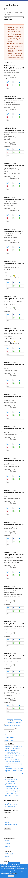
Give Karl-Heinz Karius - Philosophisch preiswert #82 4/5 (13, 566)
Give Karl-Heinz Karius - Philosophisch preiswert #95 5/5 (14, 177)
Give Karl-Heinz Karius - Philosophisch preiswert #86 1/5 (10, 438)
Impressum (7, 846)
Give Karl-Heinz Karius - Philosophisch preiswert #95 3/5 (12, 177)
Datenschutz (7, 843)
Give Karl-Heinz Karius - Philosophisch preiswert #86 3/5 (12, 438)
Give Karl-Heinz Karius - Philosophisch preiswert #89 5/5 (14, 374)
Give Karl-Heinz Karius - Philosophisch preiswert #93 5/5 (14, 241)
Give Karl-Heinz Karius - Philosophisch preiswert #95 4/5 (13, 177)
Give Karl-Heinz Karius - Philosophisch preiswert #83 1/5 (10, 532)
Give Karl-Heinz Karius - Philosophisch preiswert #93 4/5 (13, 241)
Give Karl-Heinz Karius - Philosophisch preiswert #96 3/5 (12, 143)
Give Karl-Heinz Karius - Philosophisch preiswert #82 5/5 (14, 566)
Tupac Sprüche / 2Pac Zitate (12, 788)
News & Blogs (9, 740)
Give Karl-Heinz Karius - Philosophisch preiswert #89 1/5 (10, 374)
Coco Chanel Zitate (9, 797)
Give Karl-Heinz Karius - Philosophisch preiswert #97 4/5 (13, 107)
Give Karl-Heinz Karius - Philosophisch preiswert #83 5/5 (14, 532)
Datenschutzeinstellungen (14, 863)
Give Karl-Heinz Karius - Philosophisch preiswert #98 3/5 (12, 75)
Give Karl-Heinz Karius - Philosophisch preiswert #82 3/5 (12, 566)
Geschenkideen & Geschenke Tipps (13, 804)
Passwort (6, 817)
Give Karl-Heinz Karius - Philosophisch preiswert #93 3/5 (12, 241)
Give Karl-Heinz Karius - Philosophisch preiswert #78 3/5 (12, 699)
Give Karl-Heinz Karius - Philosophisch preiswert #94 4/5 (13, 209)
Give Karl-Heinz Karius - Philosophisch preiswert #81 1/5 (10, 601)
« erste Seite (10, 719)
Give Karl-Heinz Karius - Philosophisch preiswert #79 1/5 (10, 665)
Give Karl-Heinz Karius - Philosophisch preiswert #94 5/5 (14, 209)
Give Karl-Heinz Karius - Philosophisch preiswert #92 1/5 (10, 276)
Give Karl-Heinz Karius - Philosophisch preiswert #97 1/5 (10, 107)
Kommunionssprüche (10, 781)
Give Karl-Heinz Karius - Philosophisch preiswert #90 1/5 (10, 342)
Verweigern (11, 876)
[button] (9, 82)
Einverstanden (4, 876)
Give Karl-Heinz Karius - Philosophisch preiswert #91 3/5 (12, 308)
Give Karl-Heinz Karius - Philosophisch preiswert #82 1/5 (10, 566)
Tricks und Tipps (9, 737)
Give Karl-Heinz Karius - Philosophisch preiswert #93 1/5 (10, 241)
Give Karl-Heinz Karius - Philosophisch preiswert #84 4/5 (13, 502)
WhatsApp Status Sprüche (11, 779)
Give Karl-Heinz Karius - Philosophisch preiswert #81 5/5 (14, 601)
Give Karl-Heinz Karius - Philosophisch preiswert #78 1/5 (10, 699)
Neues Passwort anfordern (11, 824)
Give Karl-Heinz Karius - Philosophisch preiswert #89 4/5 (13, 374)
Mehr (23, 773)
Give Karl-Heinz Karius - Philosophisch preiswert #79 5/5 (14, 665)
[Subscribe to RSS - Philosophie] (12, 725)
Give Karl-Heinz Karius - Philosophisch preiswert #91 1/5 (10, 308)
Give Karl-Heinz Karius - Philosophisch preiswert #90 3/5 (12, 342)
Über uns (7, 840)
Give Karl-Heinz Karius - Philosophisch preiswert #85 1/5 (10, 470)
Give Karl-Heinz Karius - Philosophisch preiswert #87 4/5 (13, 406)
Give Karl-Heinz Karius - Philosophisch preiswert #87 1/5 (10, 406)
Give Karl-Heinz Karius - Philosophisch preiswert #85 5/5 (14, 470)
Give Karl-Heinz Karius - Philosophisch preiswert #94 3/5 (12, 209)
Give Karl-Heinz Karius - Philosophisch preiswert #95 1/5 (10, 177)
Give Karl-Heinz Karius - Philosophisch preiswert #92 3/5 (12, 276)
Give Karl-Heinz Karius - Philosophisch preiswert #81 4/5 (13, 601)
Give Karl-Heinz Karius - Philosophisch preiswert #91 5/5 (14, 308)
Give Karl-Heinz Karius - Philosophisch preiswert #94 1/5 (10, 209)
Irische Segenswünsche (10, 783)
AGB (6, 841)
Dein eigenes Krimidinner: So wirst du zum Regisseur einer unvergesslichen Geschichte (14, 765)
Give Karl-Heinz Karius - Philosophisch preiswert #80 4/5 (13, 633)
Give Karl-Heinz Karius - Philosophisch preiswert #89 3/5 (12, 374)
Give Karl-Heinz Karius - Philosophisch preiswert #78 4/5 (13, 699)
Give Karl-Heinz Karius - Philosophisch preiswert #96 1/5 (10, 143)
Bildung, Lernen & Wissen (11, 803)
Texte (6, 735)
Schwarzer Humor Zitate (11, 786)
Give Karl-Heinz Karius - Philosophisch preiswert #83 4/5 (13, 532)
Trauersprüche (8, 784)
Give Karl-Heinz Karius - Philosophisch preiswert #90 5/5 (14, 342)
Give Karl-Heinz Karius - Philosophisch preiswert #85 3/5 (12, 470)
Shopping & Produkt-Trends (11, 806)
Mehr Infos (14, 873)
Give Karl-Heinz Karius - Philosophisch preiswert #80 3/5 (12, 633)
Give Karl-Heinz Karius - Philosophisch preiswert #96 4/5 (13, 143)
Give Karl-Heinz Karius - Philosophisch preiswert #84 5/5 (14, 502)
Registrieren (8, 822)
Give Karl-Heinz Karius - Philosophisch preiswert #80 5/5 (14, 633)
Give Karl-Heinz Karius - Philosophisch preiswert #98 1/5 (10, 75)
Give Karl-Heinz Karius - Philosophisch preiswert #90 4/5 (13, 342)
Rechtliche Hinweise (9, 845)
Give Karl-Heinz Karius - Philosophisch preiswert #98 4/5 (13, 75)
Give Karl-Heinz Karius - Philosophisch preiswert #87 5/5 (14, 406)
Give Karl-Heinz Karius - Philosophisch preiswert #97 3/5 (12, 107)
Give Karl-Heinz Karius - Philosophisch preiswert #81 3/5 (12, 601)
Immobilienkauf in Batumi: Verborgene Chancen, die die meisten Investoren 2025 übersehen (14, 770)
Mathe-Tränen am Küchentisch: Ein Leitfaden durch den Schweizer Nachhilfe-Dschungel (13, 748)
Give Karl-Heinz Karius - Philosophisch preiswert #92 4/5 (13, 276)
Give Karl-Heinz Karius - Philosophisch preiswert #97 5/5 (14, 107)
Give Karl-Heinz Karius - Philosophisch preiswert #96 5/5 (14, 143)
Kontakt (6, 848)
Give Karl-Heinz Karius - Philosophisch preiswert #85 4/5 (13, 470)
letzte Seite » (19, 722)
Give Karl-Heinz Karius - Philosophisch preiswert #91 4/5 (13, 308)
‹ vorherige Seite (17, 719)
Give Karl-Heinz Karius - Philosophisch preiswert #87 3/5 (12, 406)
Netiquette (7, 856)
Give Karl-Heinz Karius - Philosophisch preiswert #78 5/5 (14, 699)
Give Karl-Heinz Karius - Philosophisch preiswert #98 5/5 (14, 75)
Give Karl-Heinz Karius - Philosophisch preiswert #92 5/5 (14, 276)
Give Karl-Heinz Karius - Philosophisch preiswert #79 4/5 (13, 665)
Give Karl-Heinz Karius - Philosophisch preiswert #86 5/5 (14, 438)
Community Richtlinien (9, 854)
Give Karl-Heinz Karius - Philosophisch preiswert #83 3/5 (12, 532)
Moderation (7, 857)
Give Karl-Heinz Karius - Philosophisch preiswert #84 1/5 (10, 502)
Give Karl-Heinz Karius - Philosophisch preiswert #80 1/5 (10, 633)
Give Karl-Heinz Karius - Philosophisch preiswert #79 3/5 (12, 665)
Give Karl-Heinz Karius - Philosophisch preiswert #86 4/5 (13, 438)
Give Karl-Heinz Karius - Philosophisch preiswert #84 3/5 (12, 502)
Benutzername (7, 812)
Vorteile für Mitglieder (9, 853)
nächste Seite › (11, 722)
